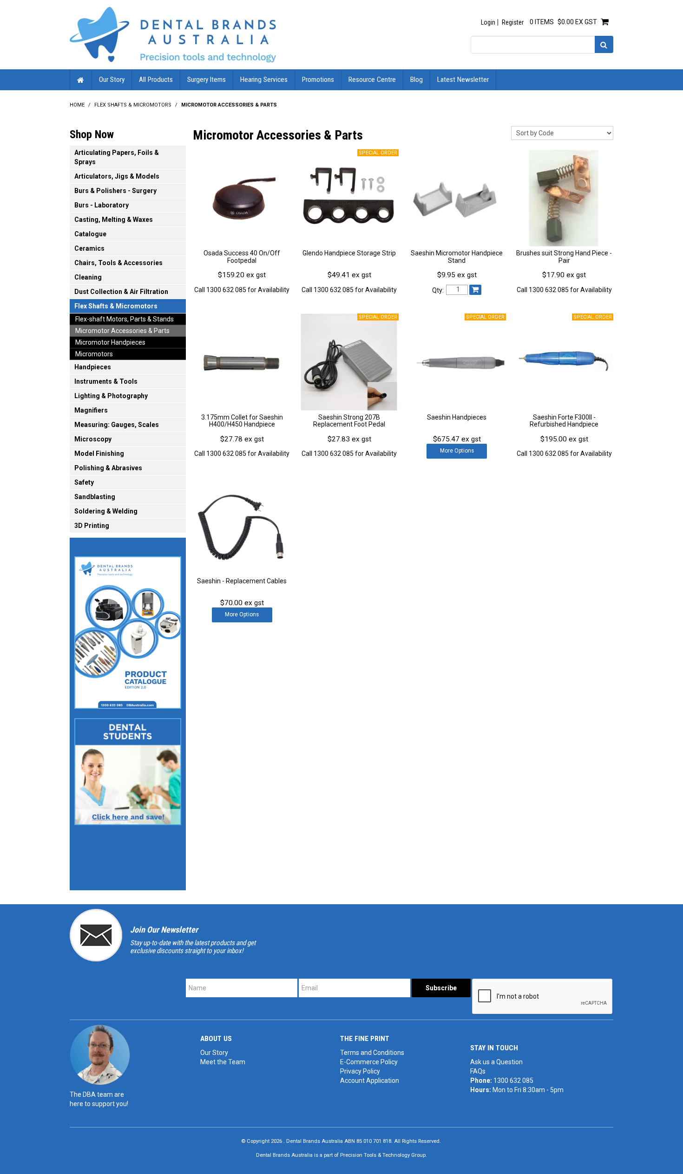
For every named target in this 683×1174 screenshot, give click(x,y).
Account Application (369, 1080)
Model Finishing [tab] (99, 453)
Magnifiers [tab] (91, 410)
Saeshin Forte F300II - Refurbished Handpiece (564, 421)
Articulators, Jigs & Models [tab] (116, 176)
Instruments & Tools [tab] (106, 381)
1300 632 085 (513, 1080)
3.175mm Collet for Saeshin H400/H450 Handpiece (242, 421)
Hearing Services (264, 79)
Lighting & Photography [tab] (111, 396)
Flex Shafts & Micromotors (132, 105)
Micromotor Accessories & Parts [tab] (122, 330)
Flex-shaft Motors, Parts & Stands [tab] (124, 319)
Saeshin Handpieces (456, 417)
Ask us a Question (496, 1062)
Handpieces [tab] (92, 367)
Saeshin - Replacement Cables (242, 581)
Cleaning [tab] (88, 277)
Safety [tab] (84, 482)
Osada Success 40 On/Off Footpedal (242, 256)
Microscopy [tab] (93, 439)
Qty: (438, 290)
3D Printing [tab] (91, 525)
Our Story (112, 79)
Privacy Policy (360, 1071)
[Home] (173, 34)
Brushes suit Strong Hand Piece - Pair (564, 256)
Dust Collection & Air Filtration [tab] (121, 291)
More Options (457, 450)
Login (488, 22)
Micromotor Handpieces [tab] (110, 342)
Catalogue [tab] (90, 234)
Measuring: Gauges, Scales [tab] (116, 424)
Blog (416, 79)
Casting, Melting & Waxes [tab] (113, 219)
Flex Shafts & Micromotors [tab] (116, 306)
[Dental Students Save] (127, 769)
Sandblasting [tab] (94, 496)
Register (513, 22)
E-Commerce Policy (369, 1062)
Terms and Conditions (372, 1052)
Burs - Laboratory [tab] (101, 205)
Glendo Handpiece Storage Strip (349, 253)
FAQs (478, 1071)
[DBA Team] (100, 1054)
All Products (156, 79)
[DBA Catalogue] (127, 630)
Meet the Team (222, 1062)
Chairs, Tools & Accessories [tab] (118, 263)
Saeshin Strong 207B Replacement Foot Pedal (349, 421)
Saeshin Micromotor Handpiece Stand (457, 256)
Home (81, 79)
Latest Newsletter (463, 79)
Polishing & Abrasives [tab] (108, 468)
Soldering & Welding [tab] (106, 511)
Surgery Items (206, 79)
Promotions (318, 79)
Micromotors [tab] (94, 354)
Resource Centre (372, 79)
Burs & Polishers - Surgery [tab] (115, 190)
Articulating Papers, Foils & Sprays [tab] (116, 157)
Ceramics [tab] (89, 248)
